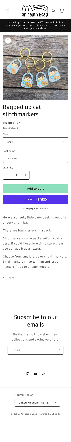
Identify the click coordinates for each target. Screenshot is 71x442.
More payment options (35, 208)
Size (5, 134)
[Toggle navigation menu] (4, 432)
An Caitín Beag (29, 414)
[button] (7, 11)
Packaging (9, 150)
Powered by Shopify (49, 414)
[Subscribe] (59, 350)
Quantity (8, 167)
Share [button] (10, 278)
